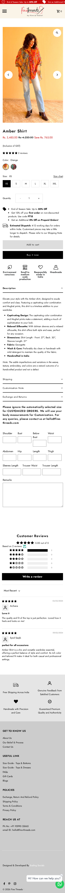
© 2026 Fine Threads (13, 889)
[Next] (57, 75)
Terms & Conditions (12, 806)
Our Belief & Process (13, 742)
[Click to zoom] (57, 33)
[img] (9, 601)
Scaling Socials (37, 865)
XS (6, 183)
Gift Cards (8, 776)
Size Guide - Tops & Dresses (17, 767)
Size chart (58, 176)
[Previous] (9, 75)
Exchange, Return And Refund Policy (21, 797)
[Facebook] (4, 884)
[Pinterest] (8, 884)
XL (45, 183)
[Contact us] (59, 884)
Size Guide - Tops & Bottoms (17, 763)
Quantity (7, 198)
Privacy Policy (9, 810)
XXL (54, 183)
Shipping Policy (10, 801)
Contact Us (8, 747)
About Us (7, 738)
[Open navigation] (10, 11)
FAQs (5, 772)
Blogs (5, 780)
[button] (10, 153)
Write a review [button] (32, 577)
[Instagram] (14, 884)
